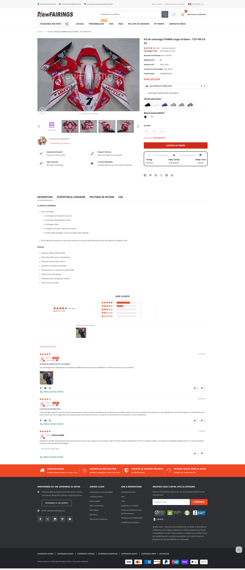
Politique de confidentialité (132, 518)
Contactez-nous (177, 23)
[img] (45, 354)
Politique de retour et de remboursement (131, 512)
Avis (111, 23)
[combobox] (175, 86)
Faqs (120, 23)
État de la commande (98, 519)
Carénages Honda (45, 554)
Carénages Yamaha (86, 554)
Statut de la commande (174, 4)
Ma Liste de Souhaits (138, 23)
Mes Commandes (96, 506)
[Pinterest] (156, 175)
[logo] (55, 14)
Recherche (164, 554)
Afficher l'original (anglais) (53, 391)
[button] (196, 4)
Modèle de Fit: (149, 60)
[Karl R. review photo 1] (46, 378)
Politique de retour (101, 197)
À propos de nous (128, 492)
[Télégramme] (166, 175)
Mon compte (157, 4)
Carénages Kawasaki (108, 554)
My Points (159, 23)
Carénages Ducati (129, 554)
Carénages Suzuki (65, 554)
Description (45, 197)
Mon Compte (95, 501)
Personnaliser (96, 23)
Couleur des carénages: (153, 69)
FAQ (120, 197)
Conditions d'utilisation (130, 522)
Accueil (80, 23)
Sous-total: (148, 138)
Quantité (147, 126)
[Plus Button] (161, 131)
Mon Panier (94, 510)
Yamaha (168, 55)
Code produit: (149, 74)
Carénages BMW (148, 554)
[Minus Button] (146, 131)
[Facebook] (145, 175)
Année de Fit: (149, 65)
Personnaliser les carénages (101, 492)
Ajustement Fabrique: (152, 55)
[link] (173, 14)
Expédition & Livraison (71, 197)
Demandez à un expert (56, 503)
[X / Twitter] (150, 175)
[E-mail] (172, 175)
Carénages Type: (151, 51)
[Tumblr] (161, 175)
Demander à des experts (60, 143)
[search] (164, 14)
